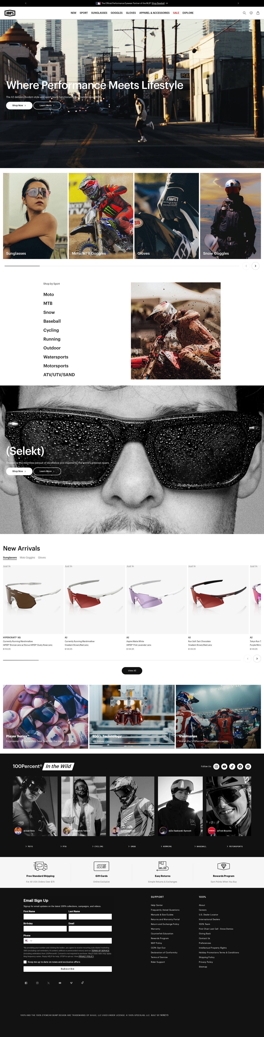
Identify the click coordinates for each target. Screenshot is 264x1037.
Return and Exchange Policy (165, 924)
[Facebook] (240, 767)
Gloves (42, 557)
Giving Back (205, 934)
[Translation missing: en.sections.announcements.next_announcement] (238, 3)
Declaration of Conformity (164, 953)
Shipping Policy (207, 957)
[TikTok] (232, 767)
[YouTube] (224, 767)
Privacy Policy (206, 962)
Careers (203, 910)
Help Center (157, 905)
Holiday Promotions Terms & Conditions (219, 953)
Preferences (205, 943)
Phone (27, 936)
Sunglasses (10, 557)
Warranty (155, 929)
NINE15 (164, 1015)
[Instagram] (216, 767)
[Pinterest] (248, 767)
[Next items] (255, 266)
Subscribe (68, 969)
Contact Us (204, 938)
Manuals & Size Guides (162, 915)
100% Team (204, 924)
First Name (29, 911)
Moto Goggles (27, 557)
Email (71, 924)
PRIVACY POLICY (86, 956)
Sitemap (203, 967)
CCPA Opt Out (158, 948)
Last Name (74, 911)
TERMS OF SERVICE (100, 951)
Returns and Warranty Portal (165, 919)
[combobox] (28, 940)
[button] (73, 13)
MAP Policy (156, 943)
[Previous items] (246, 266)
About (202, 905)
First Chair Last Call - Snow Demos (216, 929)
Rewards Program (160, 938)
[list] (132, 216)
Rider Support (158, 962)
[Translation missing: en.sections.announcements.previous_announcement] (25, 3)
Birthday (28, 924)
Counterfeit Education (162, 934)
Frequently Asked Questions (165, 910)
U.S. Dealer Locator (208, 915)
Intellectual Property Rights (213, 948)
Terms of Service (159, 957)
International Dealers (209, 919)
